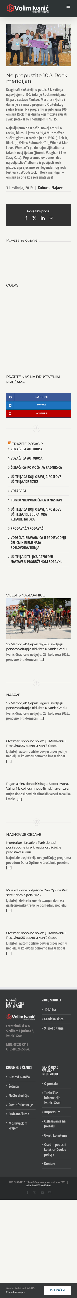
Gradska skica (53, 1019)
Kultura (43, 187)
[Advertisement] (38, 326)
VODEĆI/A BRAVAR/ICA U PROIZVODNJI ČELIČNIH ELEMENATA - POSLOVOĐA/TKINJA (38, 542)
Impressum (52, 1112)
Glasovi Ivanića (19, 1077)
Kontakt (49, 1163)
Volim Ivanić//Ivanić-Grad (38, 1185)
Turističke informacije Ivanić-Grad (52, 1097)
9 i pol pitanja (53, 1028)
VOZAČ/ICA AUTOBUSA (27, 448)
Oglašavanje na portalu (55, 1123)
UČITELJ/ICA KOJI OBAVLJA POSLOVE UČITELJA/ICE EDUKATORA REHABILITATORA (36, 514)
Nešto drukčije (19, 1095)
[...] (41, 659)
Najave (57, 187)
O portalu (51, 1083)
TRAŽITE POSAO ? (27, 444)
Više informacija (14, 1292)
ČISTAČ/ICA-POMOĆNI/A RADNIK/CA (36, 467)
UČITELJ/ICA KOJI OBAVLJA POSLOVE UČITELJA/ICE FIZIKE (36, 479)
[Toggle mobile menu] (69, 6)
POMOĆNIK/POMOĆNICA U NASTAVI (36, 500)
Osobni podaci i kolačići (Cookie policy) (55, 1149)
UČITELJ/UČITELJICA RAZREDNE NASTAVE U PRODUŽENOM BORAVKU (36, 559)
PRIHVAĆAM (57, 1290)
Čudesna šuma (19, 1114)
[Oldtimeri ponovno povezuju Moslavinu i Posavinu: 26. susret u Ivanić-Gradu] (55, 249)
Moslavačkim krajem (18, 1126)
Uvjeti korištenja (55, 1135)
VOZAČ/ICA (18, 490)
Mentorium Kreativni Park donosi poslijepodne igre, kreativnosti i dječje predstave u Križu (33, 847)
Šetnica (14, 1086)
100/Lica (50, 1009)
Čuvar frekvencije (21, 1104)
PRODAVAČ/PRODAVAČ (27, 528)
